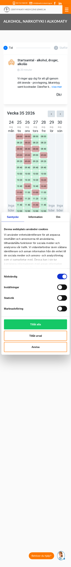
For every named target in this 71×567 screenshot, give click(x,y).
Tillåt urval (35, 335)
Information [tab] (35, 216)
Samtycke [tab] (13, 216)
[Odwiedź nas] (55, 3)
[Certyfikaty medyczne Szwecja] (6, 9)
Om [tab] (58, 216)
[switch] (62, 287)
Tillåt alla (35, 324)
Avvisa (35, 347)
